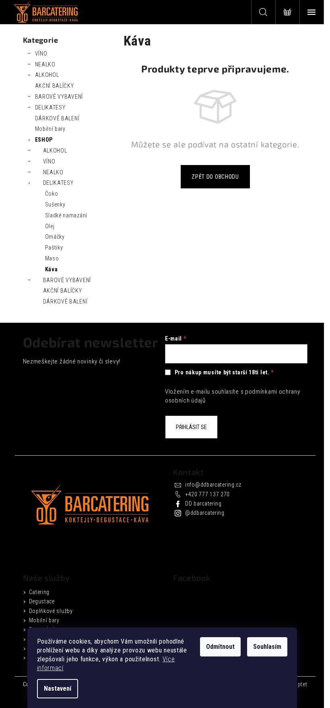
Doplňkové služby (51, 611)
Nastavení (57, 688)
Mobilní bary (50, 129)
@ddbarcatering (205, 513)
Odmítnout (220, 646)
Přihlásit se (191, 427)
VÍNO (41, 53)
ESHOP (44, 139)
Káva (51, 269)
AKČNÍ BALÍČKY (54, 86)
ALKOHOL (47, 75)
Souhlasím (267, 646)
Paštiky (54, 247)
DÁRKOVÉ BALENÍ (57, 118)
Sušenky (55, 204)
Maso (52, 258)
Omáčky (55, 236)
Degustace (42, 601)
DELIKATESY (50, 107)
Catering (39, 592)
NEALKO (45, 64)
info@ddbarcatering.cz (213, 484)
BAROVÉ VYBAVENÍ (59, 96)
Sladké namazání (66, 215)
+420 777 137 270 (207, 494)
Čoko (51, 193)
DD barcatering (203, 503)
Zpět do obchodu (215, 176)
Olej (50, 226)
